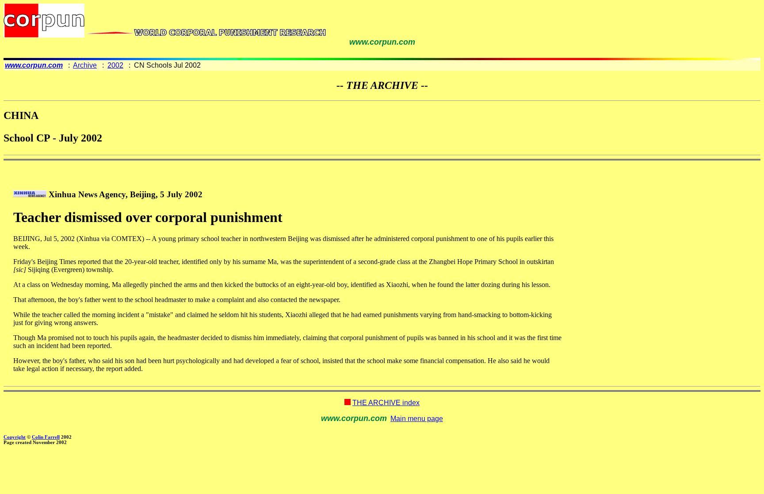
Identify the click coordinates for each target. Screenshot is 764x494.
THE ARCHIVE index (386, 402)
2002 (115, 65)
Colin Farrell (46, 437)
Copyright (15, 437)
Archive (85, 65)
